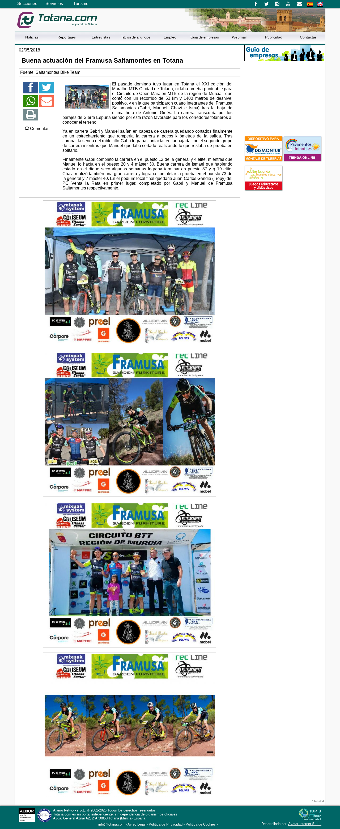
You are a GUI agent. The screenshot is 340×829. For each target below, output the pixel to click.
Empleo (170, 37)
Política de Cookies (201, 824)
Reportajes (66, 37)
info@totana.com (111, 824)
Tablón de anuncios (135, 37)
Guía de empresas (204, 37)
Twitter (266, 4)
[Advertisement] (284, 98)
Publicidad (273, 37)
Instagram (277, 4)
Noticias (32, 37)
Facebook (255, 4)
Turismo (80, 3)
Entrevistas (101, 37)
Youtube (288, 4)
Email (299, 4)
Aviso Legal (137, 824)
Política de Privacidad (165, 824)
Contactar (308, 37)
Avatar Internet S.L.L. (304, 824)
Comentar (39, 128)
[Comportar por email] (46, 103)
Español (310, 4)
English (320, 4)
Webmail (239, 37)
